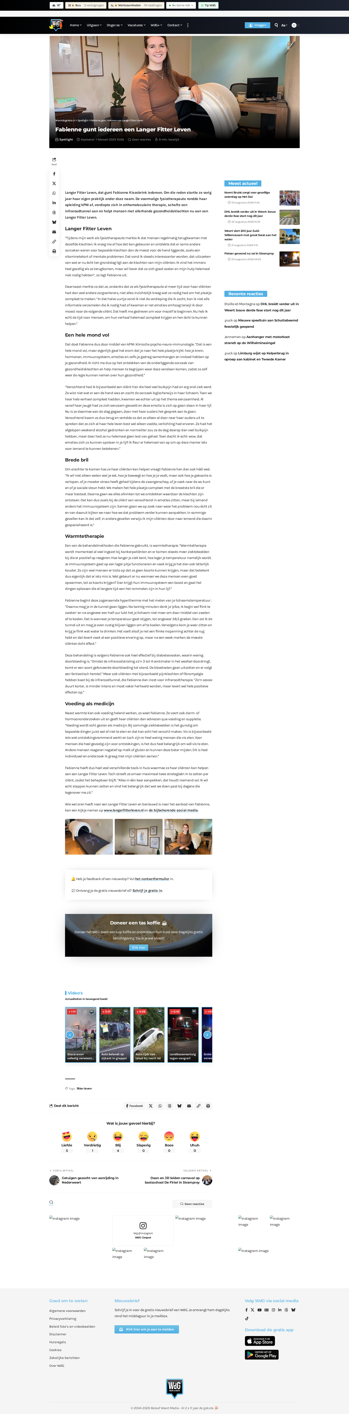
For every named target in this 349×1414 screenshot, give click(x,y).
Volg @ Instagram (143, 1235)
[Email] (54, 232)
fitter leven (84, 1088)
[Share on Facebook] (54, 174)
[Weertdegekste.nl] (56, 25)
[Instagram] (273, 1310)
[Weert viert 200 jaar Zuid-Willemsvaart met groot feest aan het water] (290, 236)
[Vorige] (70, 1035)
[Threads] (286, 1310)
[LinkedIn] (280, 1310)
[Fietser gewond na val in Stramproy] (290, 259)
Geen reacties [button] (194, 1204)
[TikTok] (247, 1319)
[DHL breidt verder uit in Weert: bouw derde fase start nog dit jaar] (290, 217)
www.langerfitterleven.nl (124, 810)
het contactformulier (152, 879)
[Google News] (266, 1310)
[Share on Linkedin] (54, 203)
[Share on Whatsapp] (54, 193)
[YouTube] (259, 1310)
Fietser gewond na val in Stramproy (249, 253)
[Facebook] (246, 1310)
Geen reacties (141, 139)
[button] (188, 25)
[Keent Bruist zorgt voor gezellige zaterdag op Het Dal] (290, 198)
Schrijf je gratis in (147, 890)
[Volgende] (207, 1035)
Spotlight (66, 139)
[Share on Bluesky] (54, 222)
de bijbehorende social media (173, 810)
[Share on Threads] (54, 212)
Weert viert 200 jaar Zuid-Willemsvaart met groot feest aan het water (250, 235)
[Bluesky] (293, 1310)
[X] (252, 1310)
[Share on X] (54, 183)
